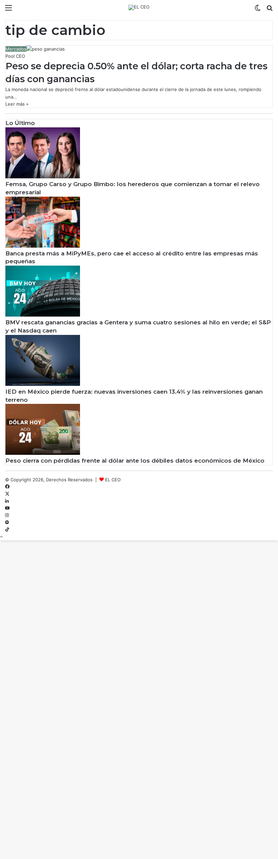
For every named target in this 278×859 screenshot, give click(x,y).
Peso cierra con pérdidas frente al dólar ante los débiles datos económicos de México (134, 460)
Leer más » (16, 104)
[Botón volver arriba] (1, 536)
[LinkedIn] (7, 501)
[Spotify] (7, 522)
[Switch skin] (257, 10)
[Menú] (8, 10)
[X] (7, 494)
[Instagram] (7, 515)
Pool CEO (15, 56)
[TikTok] (7, 529)
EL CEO (113, 479)
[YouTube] (7, 508)
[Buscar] (269, 10)
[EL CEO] (139, 7)
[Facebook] (7, 486)
